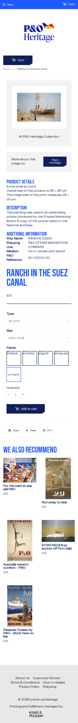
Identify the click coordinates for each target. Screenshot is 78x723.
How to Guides (54, 682)
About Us (22, 678)
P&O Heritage (55, 161)
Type (10, 313)
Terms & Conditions (25, 682)
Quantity (13, 387)
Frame (11, 347)
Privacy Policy (29, 686)
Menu (10, 4)
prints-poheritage (44, 699)
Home (6, 69)
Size (10, 330)
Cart (20, 60)
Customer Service (46, 678)
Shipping (49, 686)
